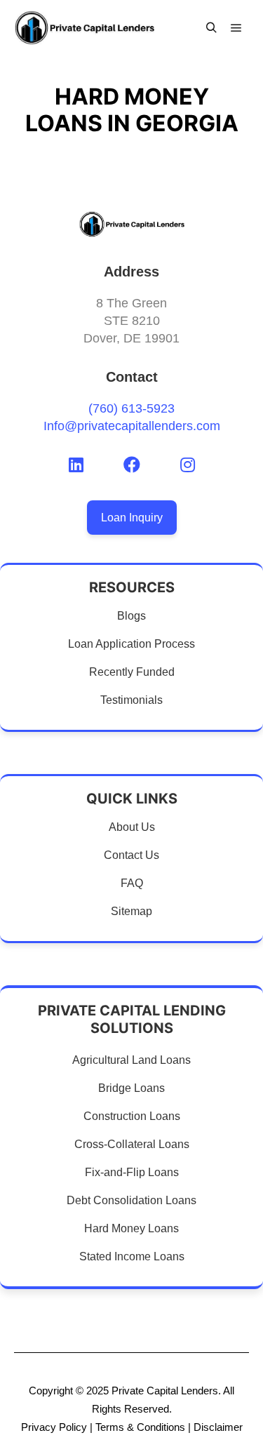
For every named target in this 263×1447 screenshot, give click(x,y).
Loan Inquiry (132, 518)
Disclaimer (218, 1427)
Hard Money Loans (131, 1228)
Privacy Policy (54, 1427)
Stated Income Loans (131, 1256)
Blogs (131, 616)
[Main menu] (236, 28)
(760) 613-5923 (131, 408)
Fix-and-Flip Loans (132, 1172)
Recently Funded (132, 672)
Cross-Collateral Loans (131, 1144)
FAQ (132, 883)
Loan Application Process (131, 644)
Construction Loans (131, 1116)
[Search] (211, 28)
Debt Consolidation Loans (131, 1200)
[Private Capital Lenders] (84, 27)
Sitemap (131, 911)
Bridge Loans (131, 1088)
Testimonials (131, 700)
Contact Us (131, 855)
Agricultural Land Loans (131, 1060)
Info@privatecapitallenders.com (131, 426)
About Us (132, 827)
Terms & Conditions (140, 1427)
